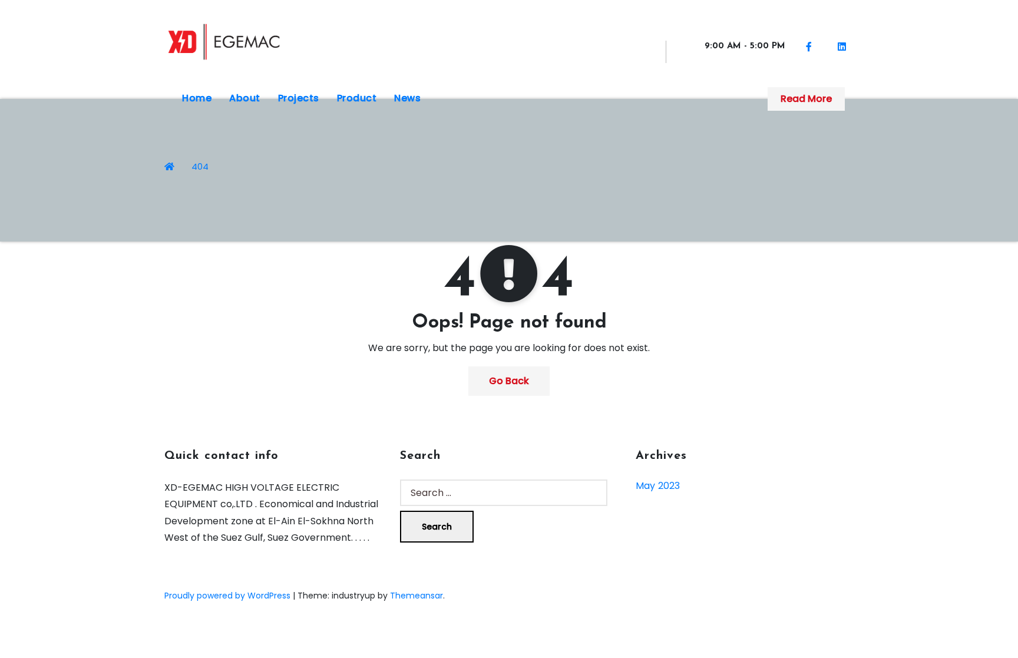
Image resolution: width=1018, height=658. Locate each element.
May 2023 (658, 485)
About (244, 98)
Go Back (509, 381)
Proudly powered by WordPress (228, 595)
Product (357, 98)
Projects (298, 98)
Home (196, 98)
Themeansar (416, 595)
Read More (806, 98)
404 (200, 166)
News (407, 98)
